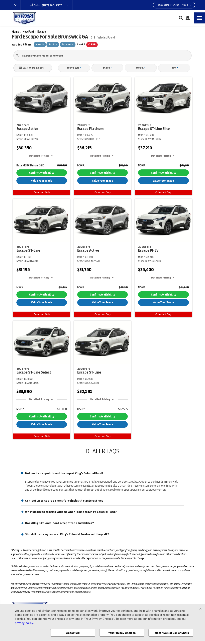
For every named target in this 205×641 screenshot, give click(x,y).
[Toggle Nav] (199, 17)
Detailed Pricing (39, 155)
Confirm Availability (41, 172)
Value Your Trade (41, 180)
